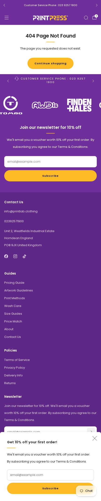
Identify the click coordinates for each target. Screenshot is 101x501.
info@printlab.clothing (21, 211)
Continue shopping (50, 63)
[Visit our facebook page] (6, 256)
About (8, 329)
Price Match (13, 321)
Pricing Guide (14, 282)
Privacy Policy (14, 367)
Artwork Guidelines (18, 290)
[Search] (86, 17)
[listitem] (50, 5)
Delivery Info (13, 375)
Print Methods (14, 298)
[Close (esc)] (94, 438)
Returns (10, 383)
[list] (50, 105)
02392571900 (14, 221)
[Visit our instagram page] (15, 256)
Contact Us (12, 337)
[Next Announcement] (97, 5)
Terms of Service (17, 360)
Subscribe (50, 488)
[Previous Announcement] (4, 5)
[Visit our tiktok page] (24, 256)
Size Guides (13, 313)
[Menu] (6, 17)
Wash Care (12, 306)
